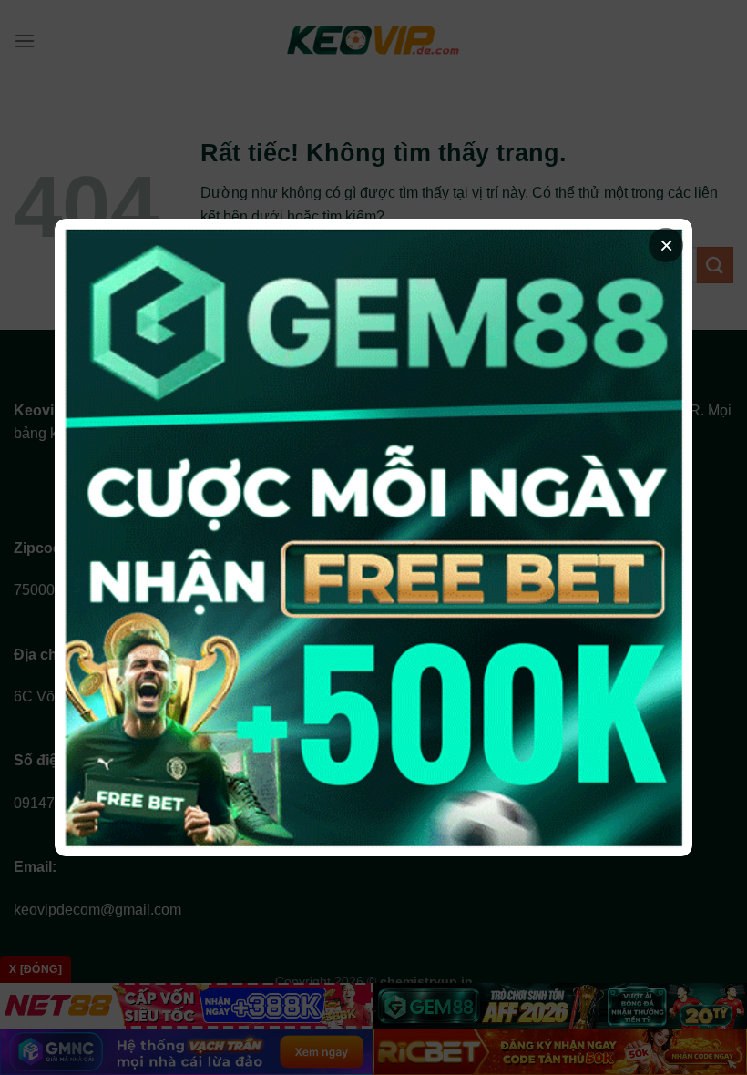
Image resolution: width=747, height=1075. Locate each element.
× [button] (666, 245)
